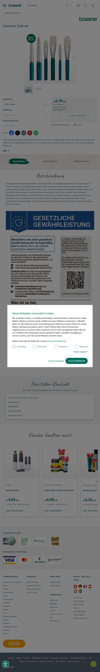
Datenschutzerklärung (57, 341)
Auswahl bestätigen (56, 361)
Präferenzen (42, 347)
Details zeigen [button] (79, 352)
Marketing (84, 347)
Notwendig (21, 347)
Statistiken (63, 347)
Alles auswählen (76, 361)
